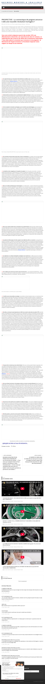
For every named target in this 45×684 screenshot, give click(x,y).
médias (4, 477)
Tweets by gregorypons (22, 581)
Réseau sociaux (5, 576)
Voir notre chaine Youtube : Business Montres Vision (13, 501)
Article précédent (8, 455)
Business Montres (13, 81)
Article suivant (38, 455)
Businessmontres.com (12, 681)
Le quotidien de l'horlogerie (38, 681)
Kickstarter (4, 373)
